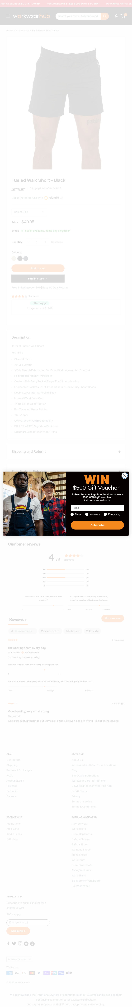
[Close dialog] (124, 475)
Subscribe (97, 525)
